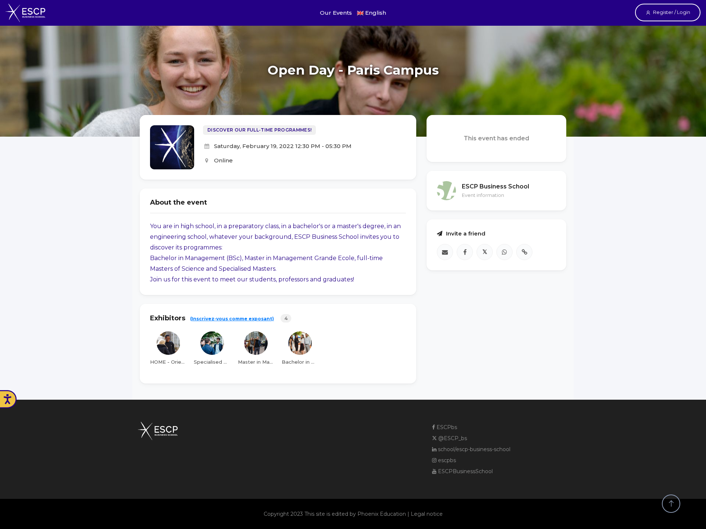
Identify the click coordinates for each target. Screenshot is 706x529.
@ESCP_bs (452, 438)
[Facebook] (465, 252)
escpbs (446, 460)
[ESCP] (25, 13)
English (375, 12)
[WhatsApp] (504, 252)
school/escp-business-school (473, 449)
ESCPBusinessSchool (464, 471)
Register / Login (671, 12)
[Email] (445, 252)
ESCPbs (446, 427)
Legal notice (427, 514)
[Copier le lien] (524, 252)
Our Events (336, 12)
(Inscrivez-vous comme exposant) (232, 318)
